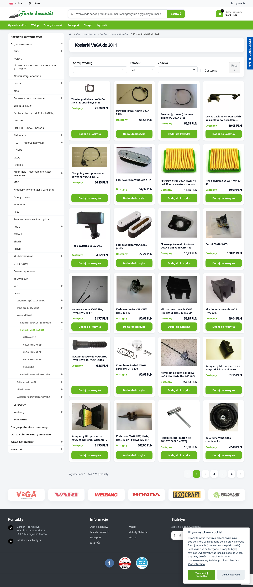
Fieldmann (20, 135)
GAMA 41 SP (29, 337)
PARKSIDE (19, 204)
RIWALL (18, 234)
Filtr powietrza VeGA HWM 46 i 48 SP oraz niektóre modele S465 (178, 184)
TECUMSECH (21, 278)
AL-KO (17, 83)
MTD (16, 182)
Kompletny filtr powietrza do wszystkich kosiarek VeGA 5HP (222, 369)
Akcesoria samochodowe (27, 36)
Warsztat (16, 449)
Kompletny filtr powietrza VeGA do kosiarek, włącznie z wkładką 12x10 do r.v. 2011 (88, 440)
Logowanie (239, 3)
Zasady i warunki (53, 25)
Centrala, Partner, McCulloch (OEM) (34, 113)
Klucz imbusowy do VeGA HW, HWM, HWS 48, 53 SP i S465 (89, 358)
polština (36, 3)
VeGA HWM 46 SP (32, 344)
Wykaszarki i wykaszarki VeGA (33, 397)
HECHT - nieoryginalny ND (29, 142)
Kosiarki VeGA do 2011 (32, 330)
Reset (234, 68)
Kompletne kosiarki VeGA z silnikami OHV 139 (132, 367)
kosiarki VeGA (24, 315)
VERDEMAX (20, 404)
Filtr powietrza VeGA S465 (86, 245)
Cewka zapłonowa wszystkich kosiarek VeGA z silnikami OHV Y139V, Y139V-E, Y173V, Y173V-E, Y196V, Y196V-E (223, 121)
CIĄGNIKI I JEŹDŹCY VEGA (31, 300)
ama (16, 90)
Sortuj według (82, 63)
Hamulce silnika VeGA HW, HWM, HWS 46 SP (87, 311)
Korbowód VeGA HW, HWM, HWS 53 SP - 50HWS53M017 (132, 438)
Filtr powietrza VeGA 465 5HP (133, 180)
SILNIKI (18, 249)
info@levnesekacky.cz (29, 540)
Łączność (102, 25)
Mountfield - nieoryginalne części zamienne (33, 173)
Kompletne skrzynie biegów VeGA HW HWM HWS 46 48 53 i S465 (178, 376)
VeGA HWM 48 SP (32, 352)
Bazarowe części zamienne (29, 98)
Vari (16, 286)
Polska (18, 3)
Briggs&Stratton (23, 105)
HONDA (18, 150)
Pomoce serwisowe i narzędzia (31, 219)
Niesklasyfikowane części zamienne (34, 189)
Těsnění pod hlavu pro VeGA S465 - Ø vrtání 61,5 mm (88, 100)
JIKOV (17, 157)
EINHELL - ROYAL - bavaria (29, 128)
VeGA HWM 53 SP (32, 359)
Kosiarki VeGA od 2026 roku (35, 374)
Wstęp (35, 25)
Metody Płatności (138, 532)
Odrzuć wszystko (231, 574)
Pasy (16, 211)
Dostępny (210, 70)
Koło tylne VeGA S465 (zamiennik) (218, 439)
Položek (135, 63)
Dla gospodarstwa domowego (30, 427)
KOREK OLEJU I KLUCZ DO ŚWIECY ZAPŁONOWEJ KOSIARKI (176, 441)
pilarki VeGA (23, 389)
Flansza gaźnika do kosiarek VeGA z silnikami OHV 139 (177, 245)
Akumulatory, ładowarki (27, 76)
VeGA (17, 293)
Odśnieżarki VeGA (26, 382)
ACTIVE (18, 58)
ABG (16, 51)
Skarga (88, 25)
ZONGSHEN (20, 419)
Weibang (19, 412)
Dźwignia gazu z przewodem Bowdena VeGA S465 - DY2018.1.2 (88, 177)
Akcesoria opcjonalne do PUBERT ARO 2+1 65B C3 (35, 67)
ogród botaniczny (22, 442)
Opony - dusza (22, 197)
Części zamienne (21, 44)
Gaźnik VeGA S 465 (216, 244)
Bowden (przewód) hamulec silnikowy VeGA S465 (177, 116)
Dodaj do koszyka (89, 134)
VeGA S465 (28, 367)
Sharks (18, 241)
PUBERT (18, 226)
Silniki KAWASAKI (23, 256)
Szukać (176, 14)
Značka (163, 63)
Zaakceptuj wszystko (201, 574)
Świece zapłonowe (24, 271)
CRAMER (19, 120)
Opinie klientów (17, 25)
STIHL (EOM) (21, 263)
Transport (73, 25)
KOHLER (18, 165)
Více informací (196, 564)
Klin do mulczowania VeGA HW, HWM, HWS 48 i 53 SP (176, 311)
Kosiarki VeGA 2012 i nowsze (35, 322)
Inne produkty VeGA (28, 308)
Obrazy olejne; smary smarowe (31, 434)
